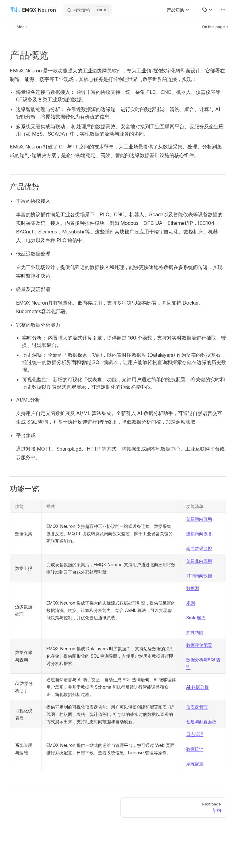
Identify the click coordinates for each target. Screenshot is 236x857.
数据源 (192, 588)
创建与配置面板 (201, 721)
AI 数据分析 (197, 687)
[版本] (207, 10)
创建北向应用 (199, 560)
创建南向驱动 (199, 518)
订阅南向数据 (199, 575)
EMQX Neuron (39, 10)
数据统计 (194, 748)
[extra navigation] (223, 10)
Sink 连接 (195, 617)
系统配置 (194, 763)
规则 (190, 602)
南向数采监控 (199, 548)
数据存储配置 (199, 645)
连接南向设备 (199, 533)
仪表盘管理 (197, 706)
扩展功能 (194, 632)
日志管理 (194, 734)
